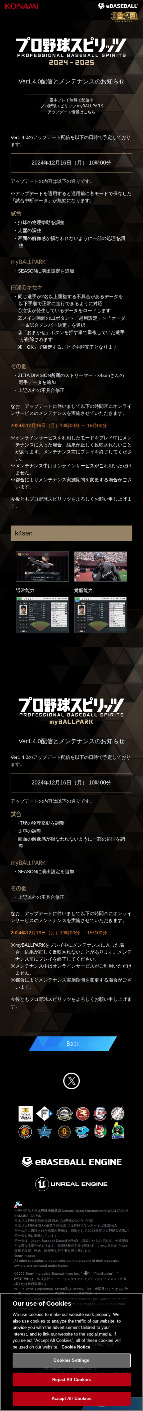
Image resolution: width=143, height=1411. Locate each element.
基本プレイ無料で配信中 (71, 106)
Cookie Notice (76, 1347)
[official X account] (71, 1081)
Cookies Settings (71, 1360)
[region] (71, 1352)
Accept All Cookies (71, 1398)
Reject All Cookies (71, 1379)
